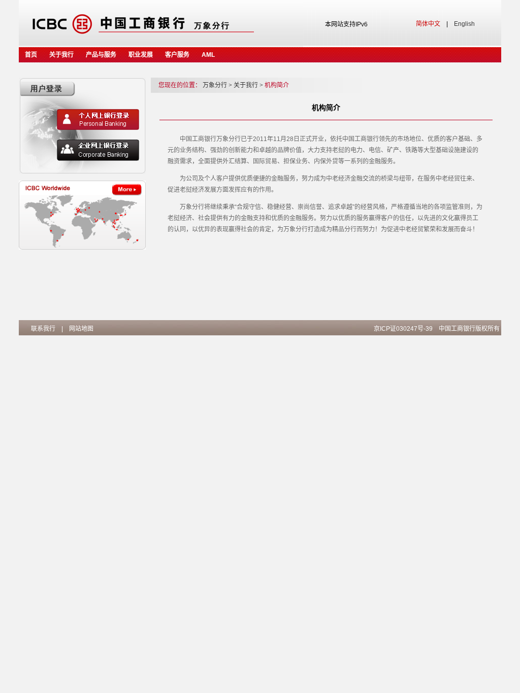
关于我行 (61, 54)
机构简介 (277, 85)
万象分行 (217, 85)
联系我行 (43, 328)
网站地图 (81, 328)
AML (208, 54)
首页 (31, 54)
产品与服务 (101, 54)
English (464, 23)
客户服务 (177, 54)
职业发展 (140, 54)
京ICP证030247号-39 (403, 328)
